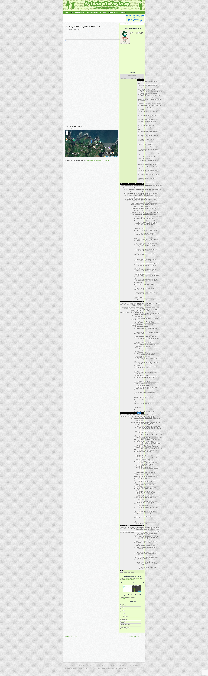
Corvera (142, 665)
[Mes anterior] (121, 75)
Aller (70, 665)
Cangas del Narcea (101, 665)
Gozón (80, 667)
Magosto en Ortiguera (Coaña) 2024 (84, 26)
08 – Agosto (122, 615)
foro (138, 578)
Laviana (102, 667)
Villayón (126, 668)
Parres (131, 667)
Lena (106, 667)
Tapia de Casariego (101, 668)
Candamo (92, 665)
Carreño (118, 665)
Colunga (137, 665)
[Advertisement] (94, 18)
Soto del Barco (92, 668)
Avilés (73, 665)
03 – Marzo (122, 607)
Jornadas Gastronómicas (125, 628)
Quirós (142, 667)
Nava (120, 667)
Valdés (111, 668)
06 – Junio (122, 611)
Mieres (117, 667)
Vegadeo (115, 668)
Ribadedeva (68, 668)
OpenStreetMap (113, 156)
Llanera (110, 667)
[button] (91, 141)
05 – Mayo (122, 610)
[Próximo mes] (142, 75)
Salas (83, 668)
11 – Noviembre (123, 619)
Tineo (107, 668)
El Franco (72, 667)
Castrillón (122, 665)
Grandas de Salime (90, 667)
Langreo (98, 667)
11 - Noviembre (75, 31)
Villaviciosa (120, 668)
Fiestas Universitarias (125, 627)
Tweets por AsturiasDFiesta (71, 636)
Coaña (132, 665)
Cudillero (67, 667)
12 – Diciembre (123, 621)
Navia (123, 667)
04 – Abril (122, 608)
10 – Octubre (123, 618)
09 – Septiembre (124, 616)
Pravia (138, 667)
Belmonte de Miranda (81, 665)
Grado (83, 667)
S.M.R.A (80, 668)
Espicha (122, 622)
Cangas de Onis (111, 665)
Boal (88, 665)
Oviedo (127, 667)
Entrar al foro (123, 598)
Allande (67, 665)
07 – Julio (122, 613)
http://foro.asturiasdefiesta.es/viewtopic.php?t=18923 (97, 160)
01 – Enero (122, 604)
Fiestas (121, 625)
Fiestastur (100, 673)
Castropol (128, 665)
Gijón (76, 667)
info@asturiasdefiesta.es (129, 579)
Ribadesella (74, 668)
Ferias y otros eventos (125, 624)
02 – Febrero (123, 605)
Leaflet (107, 156)
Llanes (113, 667)
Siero (86, 668)
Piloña (134, 667)
